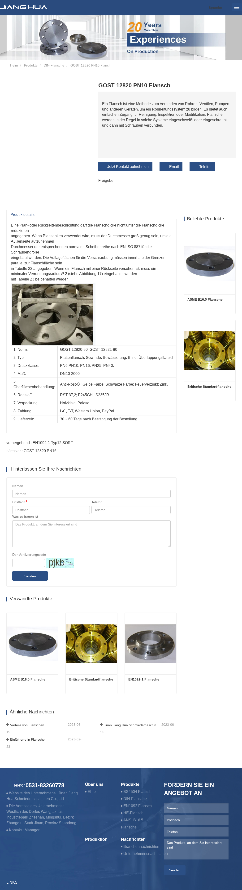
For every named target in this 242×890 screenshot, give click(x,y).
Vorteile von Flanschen (27, 725)
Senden (30, 576)
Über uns (94, 784)
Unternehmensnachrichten (145, 854)
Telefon (205, 167)
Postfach (18, 502)
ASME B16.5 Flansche (27, 679)
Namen (17, 486)
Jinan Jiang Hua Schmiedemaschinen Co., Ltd (132, 725)
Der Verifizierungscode (29, 554)
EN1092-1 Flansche (143, 679)
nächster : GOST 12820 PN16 (31, 451)
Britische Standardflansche (91, 679)
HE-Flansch (133, 813)
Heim (13, 65)
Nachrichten (133, 839)
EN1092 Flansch (137, 806)
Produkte (31, 65)
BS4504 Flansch (137, 792)
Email (174, 167)
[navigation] (237, 7)
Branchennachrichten (141, 847)
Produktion (96, 839)
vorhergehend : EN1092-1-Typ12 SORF (39, 443)
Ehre (92, 792)
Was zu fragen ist (25, 516)
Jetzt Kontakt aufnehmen (128, 167)
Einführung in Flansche (27, 739)
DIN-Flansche (54, 65)
